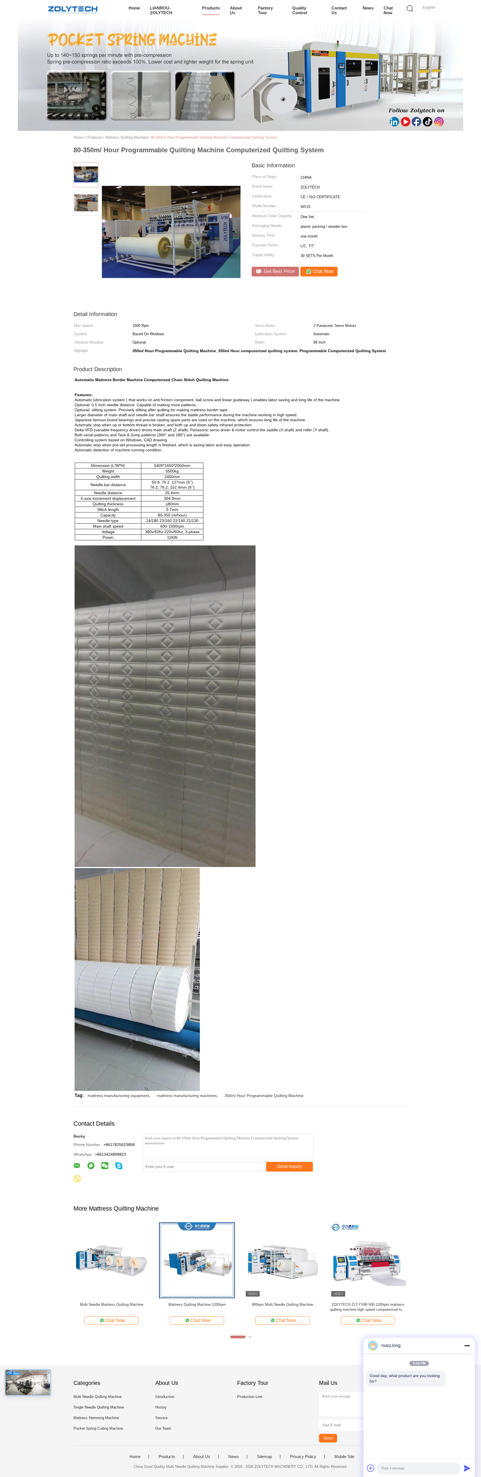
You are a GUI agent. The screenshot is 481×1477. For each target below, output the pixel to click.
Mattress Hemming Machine (96, 1418)
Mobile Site (344, 1457)
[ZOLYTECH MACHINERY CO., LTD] (73, 9)
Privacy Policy (303, 1457)
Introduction (164, 1397)
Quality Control (299, 10)
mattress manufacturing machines (187, 1095)
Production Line (249, 1397)
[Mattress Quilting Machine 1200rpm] (197, 1260)
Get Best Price (278, 271)
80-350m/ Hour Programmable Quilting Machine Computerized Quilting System (214, 137)
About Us (236, 10)
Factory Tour (265, 10)
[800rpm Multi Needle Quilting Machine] (282, 1260)
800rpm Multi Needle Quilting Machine (282, 1304)
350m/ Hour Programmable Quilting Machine (264, 1095)
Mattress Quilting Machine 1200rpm (197, 1304)
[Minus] (467, 1345)
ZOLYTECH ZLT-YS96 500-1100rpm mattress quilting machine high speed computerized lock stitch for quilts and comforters (368, 1307)
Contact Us (339, 10)
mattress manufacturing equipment (118, 1095)
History (161, 1407)
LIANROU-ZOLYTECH (161, 10)
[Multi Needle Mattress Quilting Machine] (111, 1260)
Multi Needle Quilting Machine (97, 1397)
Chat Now (388, 10)
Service (161, 1418)
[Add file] (371, 1468)
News (368, 8)
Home (134, 8)
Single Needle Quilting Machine (98, 1407)
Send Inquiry (289, 1166)
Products (211, 8)
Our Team (163, 1428)
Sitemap (264, 1457)
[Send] (467, 1468)
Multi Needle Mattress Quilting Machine (111, 1304)
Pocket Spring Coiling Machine (98, 1428)
